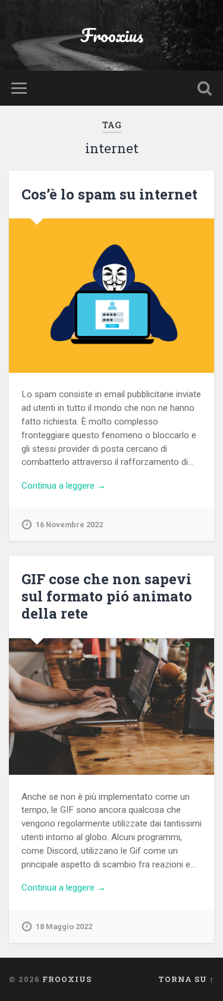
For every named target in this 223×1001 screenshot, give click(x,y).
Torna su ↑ (186, 979)
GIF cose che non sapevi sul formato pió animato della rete (106, 596)
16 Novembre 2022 (69, 524)
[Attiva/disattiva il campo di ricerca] (204, 88)
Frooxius (111, 35)
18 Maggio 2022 (64, 926)
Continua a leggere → (63, 485)
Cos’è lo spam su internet (109, 194)
